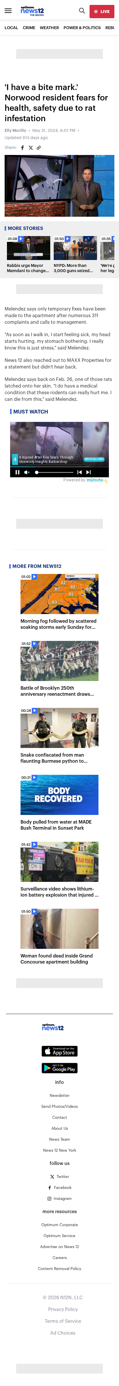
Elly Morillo (15, 131)
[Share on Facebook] (22, 147)
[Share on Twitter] (30, 147)
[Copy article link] (38, 147)
